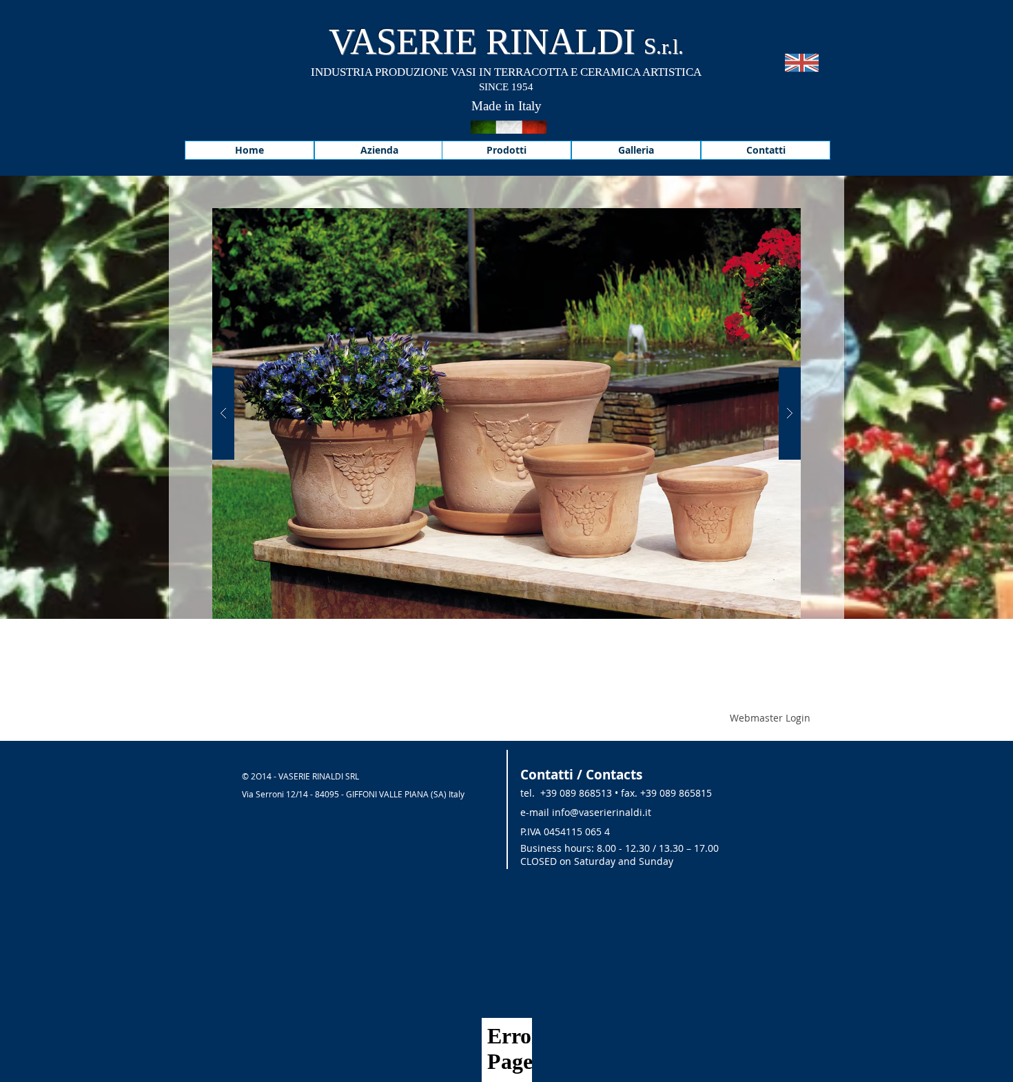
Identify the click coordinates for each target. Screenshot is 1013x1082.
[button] (506, 414)
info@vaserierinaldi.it (601, 812)
